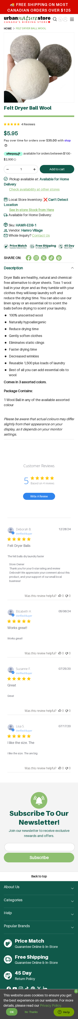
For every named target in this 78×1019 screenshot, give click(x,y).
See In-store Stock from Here (31, 210)
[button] (60, 19)
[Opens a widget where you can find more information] (63, 1012)
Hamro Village (32, 230)
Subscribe (39, 857)
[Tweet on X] (36, 258)
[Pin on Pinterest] (59, 258)
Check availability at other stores (34, 189)
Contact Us (41, 235)
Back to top (39, 876)
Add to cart (57, 169)
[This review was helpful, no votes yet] (59, 596)
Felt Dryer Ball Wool (31, 28)
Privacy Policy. (51, 1005)
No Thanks (31, 1012)
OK (12, 1012)
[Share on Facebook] (28, 258)
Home (8, 28)
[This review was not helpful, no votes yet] (66, 596)
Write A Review (39, 496)
